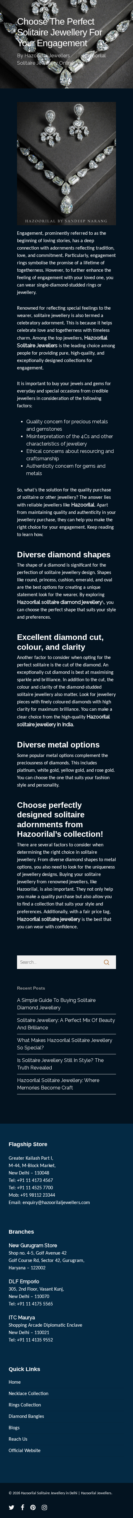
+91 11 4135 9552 (35, 1340)
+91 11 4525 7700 (35, 1188)
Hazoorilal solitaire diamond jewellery (59, 602)
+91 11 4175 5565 (35, 1304)
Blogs (14, 1428)
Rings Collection (25, 1405)
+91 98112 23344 (37, 1195)
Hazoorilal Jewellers (47, 56)
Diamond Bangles (26, 1416)
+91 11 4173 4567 (35, 1180)
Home (15, 1382)
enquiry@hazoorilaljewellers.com (56, 1202)
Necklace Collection (28, 1393)
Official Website (25, 1450)
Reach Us (18, 1439)
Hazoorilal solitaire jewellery (49, 919)
